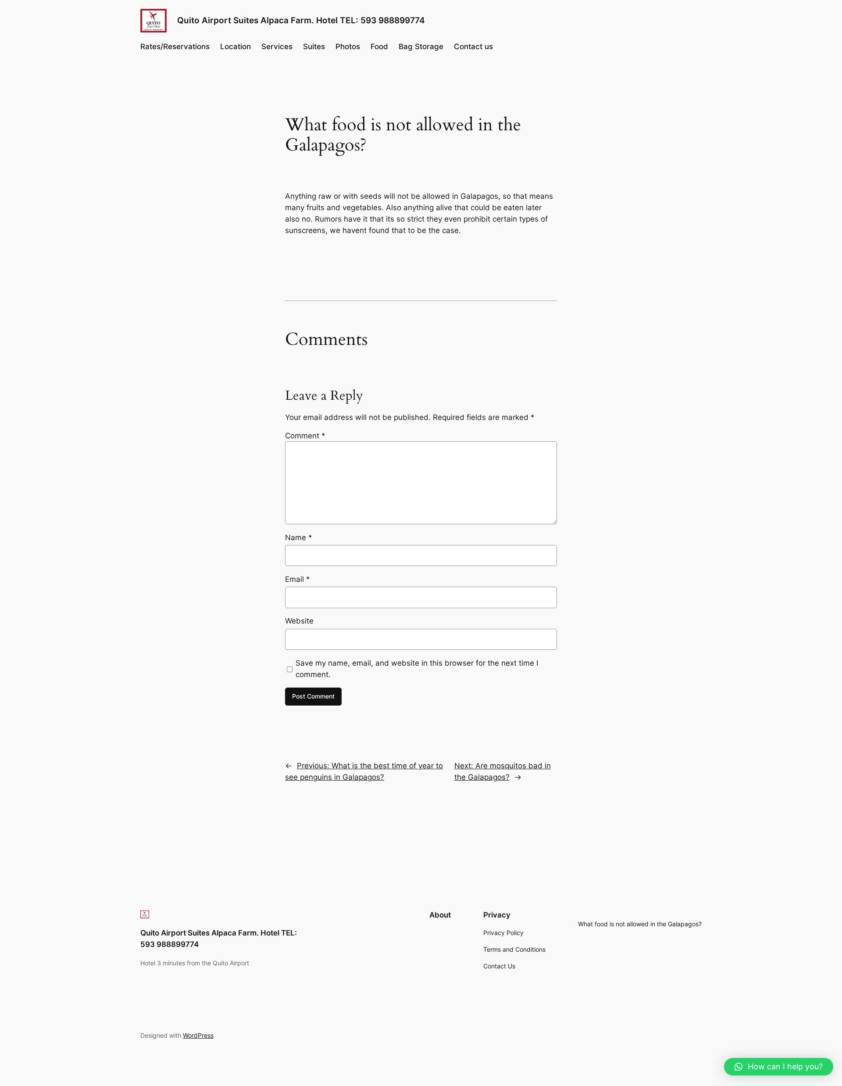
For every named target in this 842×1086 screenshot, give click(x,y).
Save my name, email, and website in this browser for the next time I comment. (417, 669)
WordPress (198, 1035)
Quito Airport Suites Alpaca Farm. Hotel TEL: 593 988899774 (301, 20)
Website (299, 620)
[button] (778, 1066)
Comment (305, 435)
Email (297, 579)
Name (298, 537)
